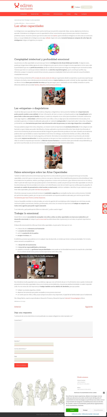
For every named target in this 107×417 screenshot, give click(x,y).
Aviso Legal (96, 414)
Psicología (23, 301)
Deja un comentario (30, 23)
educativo (42, 85)
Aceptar (72, 410)
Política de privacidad (87, 414)
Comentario (18, 320)
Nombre (17, 341)
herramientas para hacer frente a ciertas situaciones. (29, 198)
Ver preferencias (98, 410)
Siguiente (89, 306)
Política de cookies (76, 414)
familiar (37, 85)
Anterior (17, 306)
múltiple (48, 38)
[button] (104, 393)
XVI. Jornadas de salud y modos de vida (43, 78)
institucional (50, 85)
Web (15, 356)
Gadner (55, 36)
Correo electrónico (20, 349)
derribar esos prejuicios (42, 189)
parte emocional (41, 219)
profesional (57, 85)
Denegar (85, 410)
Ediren (20, 4)
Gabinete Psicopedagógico (73, 298)
